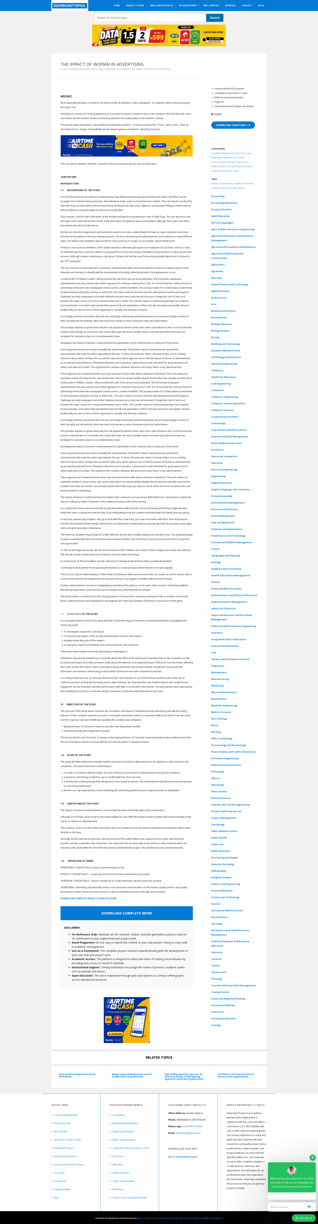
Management (219, 672)
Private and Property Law (226, 811)
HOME (117, 5)
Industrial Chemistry (223, 608)
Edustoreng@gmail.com (188, 1133)
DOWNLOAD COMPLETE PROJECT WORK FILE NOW (88, 898)
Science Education (222, 890)
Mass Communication (223, 692)
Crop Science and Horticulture (229, 430)
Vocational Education (223, 1018)
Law (213, 652)
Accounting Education (224, 202)
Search (215, 17)
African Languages (222, 222)
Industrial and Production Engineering (233, 626)
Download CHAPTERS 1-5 (233, 125)
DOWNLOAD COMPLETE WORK (126, 913)
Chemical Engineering (224, 363)
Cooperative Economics (225, 416)
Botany (215, 337)
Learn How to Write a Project (69, 1164)
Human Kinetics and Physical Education (234, 595)
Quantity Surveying (222, 864)
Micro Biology (219, 718)
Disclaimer (201, 1218)
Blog (56, 1197)
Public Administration (224, 831)
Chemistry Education (223, 377)
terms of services (186, 1218)
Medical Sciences (221, 712)
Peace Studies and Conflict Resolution (233, 751)
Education (118, 1164)
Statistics (217, 952)
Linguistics (217, 665)
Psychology (218, 824)
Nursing (216, 732)
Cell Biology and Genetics (226, 357)
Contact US (155, 1218)
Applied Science (220, 291)
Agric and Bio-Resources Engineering (233, 229)
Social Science (219, 917)
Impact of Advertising (222, 183)
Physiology (217, 784)
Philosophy (217, 771)
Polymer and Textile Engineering (230, 804)
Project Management (223, 817)
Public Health (219, 837)
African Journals (62, 1123)
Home (64, 69)
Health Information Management (230, 575)
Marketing (217, 685)
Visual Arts (217, 1011)
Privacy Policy (169, 1218)
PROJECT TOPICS (135, 5)
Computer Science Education (228, 403)
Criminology (218, 423)
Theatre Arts (218, 972)
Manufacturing (220, 679)
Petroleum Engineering (225, 758)
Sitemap (212, 1218)
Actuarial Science (221, 209)
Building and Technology (225, 344)
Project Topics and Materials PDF (130, 1197)
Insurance (217, 632)
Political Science (221, 798)
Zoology (216, 1025)
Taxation (216, 959)
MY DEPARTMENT (188, 5)
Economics (118, 1156)
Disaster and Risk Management (229, 436)
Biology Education (221, 324)
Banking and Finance (223, 310)
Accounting (218, 196)
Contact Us (60, 1181)
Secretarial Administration (227, 910)
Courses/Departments (65, 1115)
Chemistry (217, 370)
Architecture (218, 297)
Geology (216, 562)
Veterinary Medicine (223, 1005)
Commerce (217, 390)
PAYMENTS (230, 5)
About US (143, 1218)
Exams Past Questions (65, 1156)
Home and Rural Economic (226, 588)
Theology (216, 978)
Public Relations (220, 851)
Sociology (216, 923)
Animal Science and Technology (229, 284)
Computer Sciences (222, 410)
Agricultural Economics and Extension (233, 247)
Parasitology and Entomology (228, 745)
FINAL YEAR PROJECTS (161, 5)
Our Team (59, 1172)
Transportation (220, 992)
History (215, 582)
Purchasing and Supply (224, 857)
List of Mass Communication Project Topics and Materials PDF (229, 162)
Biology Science (220, 330)
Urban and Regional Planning (228, 998)
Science (215, 903)
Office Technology (221, 738)
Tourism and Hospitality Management (233, 985)
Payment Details (62, 1189)
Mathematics (219, 698)
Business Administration (225, 350)
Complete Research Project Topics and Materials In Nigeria (99, 69)
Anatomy (216, 277)
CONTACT (247, 5)
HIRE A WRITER (211, 5)
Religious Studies (221, 877)
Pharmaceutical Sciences (226, 765)
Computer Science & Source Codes (131, 1148)
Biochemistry (219, 317)
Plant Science (219, 791)
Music (214, 725)
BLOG (261, 5)
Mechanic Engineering (224, 705)
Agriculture (218, 264)
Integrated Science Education (228, 639)
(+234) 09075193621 (192, 1126)
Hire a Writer (60, 1131)
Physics (215, 778)
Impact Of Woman (244, 183)
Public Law (217, 844)
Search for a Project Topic (67, 1139)
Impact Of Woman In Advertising (228, 187)
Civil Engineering (221, 383)
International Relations (225, 646)
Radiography (218, 870)
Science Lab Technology (225, 897)
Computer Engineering (224, 396)
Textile (215, 965)
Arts (213, 304)
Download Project (63, 1148)
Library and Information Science (230, 659)
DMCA (220, 1218)
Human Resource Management (229, 601)
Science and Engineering (225, 884)
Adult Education (220, 216)
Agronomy (217, 271)
